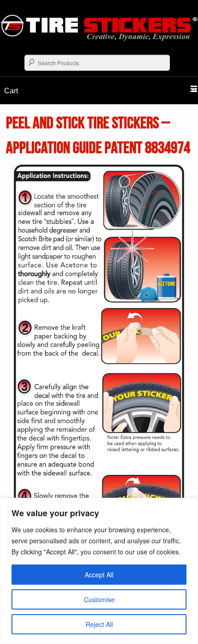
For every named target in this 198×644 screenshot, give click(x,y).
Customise (99, 599)
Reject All (99, 624)
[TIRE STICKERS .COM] (99, 38)
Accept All (99, 574)
